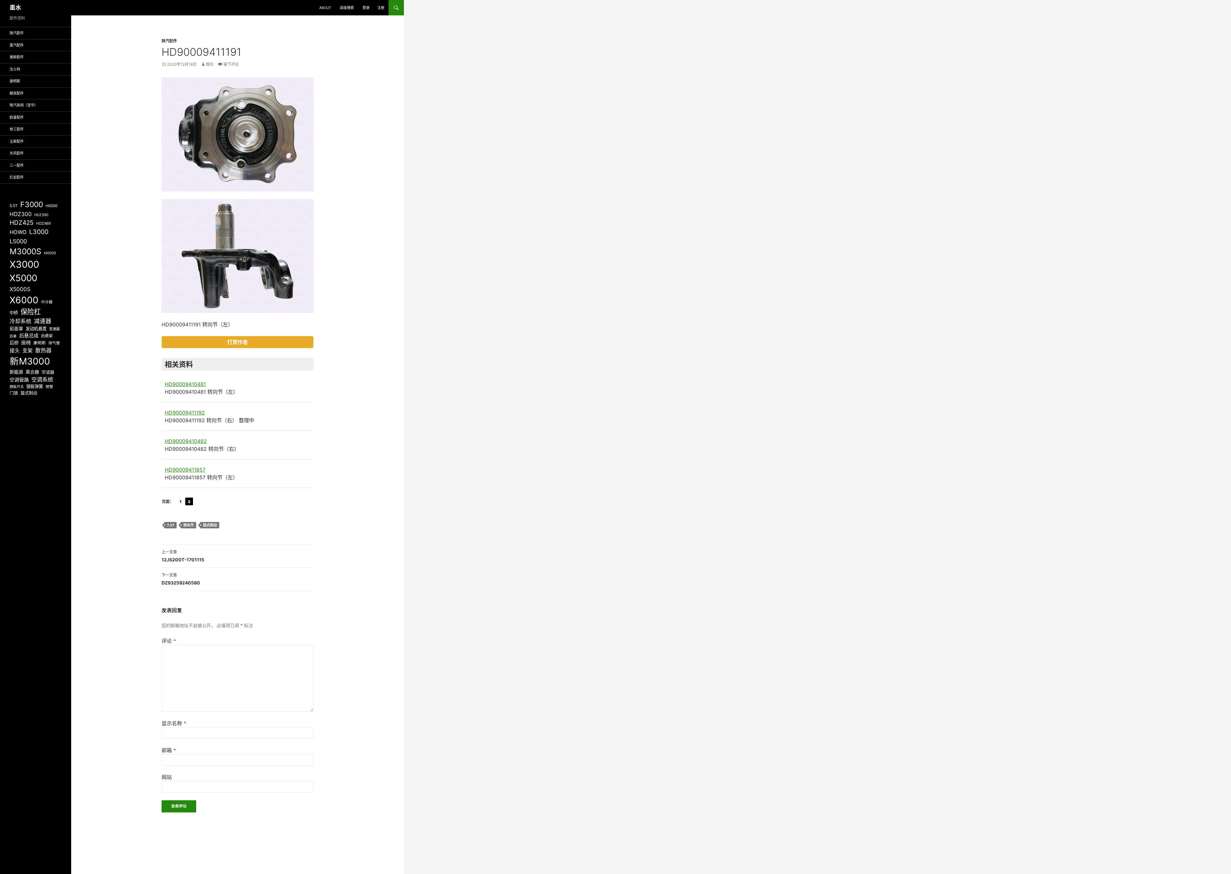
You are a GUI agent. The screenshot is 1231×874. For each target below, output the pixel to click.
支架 (27, 351)
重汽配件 (17, 45)
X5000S (20, 289)
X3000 (24, 264)
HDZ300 (21, 214)
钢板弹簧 (34, 386)
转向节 (188, 525)
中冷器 (47, 302)
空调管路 (19, 380)
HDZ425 (22, 222)
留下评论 (231, 64)
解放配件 (17, 93)
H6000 (51, 206)
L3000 (38, 232)
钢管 (49, 386)
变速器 (54, 329)
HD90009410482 (186, 441)
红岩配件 (17, 177)
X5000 (23, 278)
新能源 (16, 371)
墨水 (15, 7)
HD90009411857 (185, 469)
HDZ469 (43, 223)
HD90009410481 (185, 384)
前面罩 (16, 328)
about (325, 7)
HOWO (18, 232)
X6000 (24, 300)
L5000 (18, 241)
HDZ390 (41, 215)
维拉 (210, 64)
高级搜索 (347, 7)
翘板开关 (17, 386)
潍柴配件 (17, 57)
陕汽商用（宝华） (24, 105)
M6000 (50, 253)
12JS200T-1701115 (183, 556)
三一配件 (17, 165)
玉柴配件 (17, 141)
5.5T (14, 205)
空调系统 (42, 379)
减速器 (42, 321)
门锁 (14, 392)
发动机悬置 (36, 328)
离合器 (32, 371)
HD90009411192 (185, 412)
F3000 (31, 204)
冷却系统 (20, 321)
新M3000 (30, 361)
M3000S (25, 251)
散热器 (43, 350)
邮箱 (169, 750)
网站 (167, 777)
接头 (15, 351)
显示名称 (174, 723)
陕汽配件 (169, 40)
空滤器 (48, 371)
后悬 (13, 336)
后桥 (14, 342)
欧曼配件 (17, 117)
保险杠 (31, 311)
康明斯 (15, 81)
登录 (366, 7)
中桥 (14, 312)
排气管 (54, 343)
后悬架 (47, 335)
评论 (169, 641)
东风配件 (17, 153)
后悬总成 (28, 335)
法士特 (15, 69)
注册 (380, 7)
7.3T (170, 525)
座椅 (26, 343)
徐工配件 (17, 129)
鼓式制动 (210, 525)
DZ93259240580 (181, 579)
